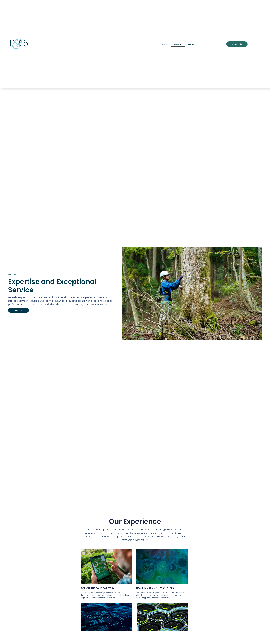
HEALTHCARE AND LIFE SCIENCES (155, 588)
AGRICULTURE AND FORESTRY (97, 588)
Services (165, 44)
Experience (177, 44)
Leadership (191, 44)
